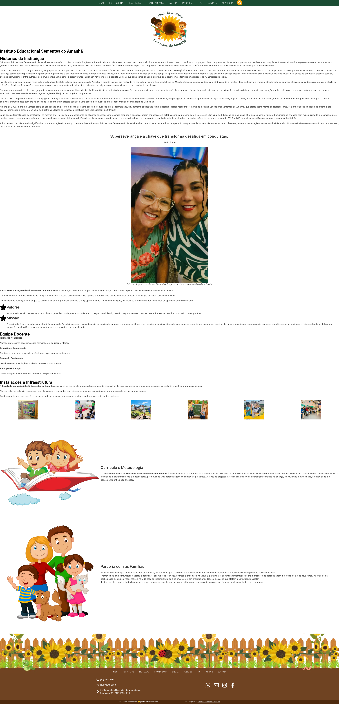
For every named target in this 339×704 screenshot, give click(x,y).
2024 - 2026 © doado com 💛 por (138, 702)
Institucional (116, 3)
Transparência (155, 3)
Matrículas (135, 3)
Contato (212, 3)
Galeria (173, 3)
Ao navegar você (202, 702)
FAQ (200, 3)
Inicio (101, 3)
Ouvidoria (227, 3)
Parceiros (187, 3)
